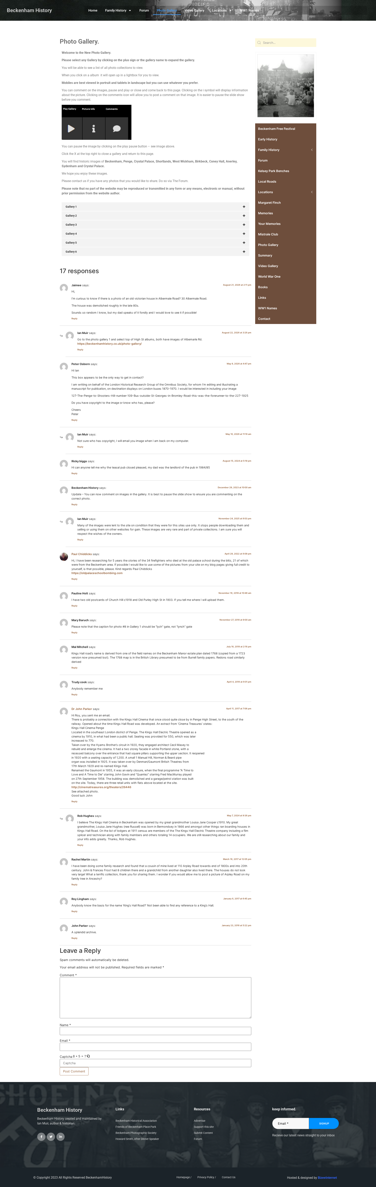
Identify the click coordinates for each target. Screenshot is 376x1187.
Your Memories (269, 224)
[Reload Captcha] (88, 1057)
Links (262, 298)
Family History (115, 10)
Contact (264, 319)
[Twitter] (51, 1137)
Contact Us (228, 1177)
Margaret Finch (269, 203)
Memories (265, 213)
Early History (267, 139)
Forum (144, 10)
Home (92, 10)
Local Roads (267, 181)
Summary (265, 255)
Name (65, 1024)
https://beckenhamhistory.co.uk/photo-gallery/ (109, 343)
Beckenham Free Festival (276, 129)
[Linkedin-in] (60, 1137)
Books (263, 287)
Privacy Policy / (206, 1177)
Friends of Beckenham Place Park (136, 1126)
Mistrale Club (268, 234)
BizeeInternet (327, 1178)
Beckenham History (29, 10)
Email (65, 1040)
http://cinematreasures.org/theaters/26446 (101, 787)
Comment (68, 975)
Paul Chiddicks (81, 554)
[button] (88, 1056)
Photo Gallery (167, 10)
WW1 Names (249, 10)
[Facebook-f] (41, 1137)
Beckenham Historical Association (136, 1120)
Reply (74, 318)
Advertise (199, 1120)
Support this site (204, 1126)
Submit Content (203, 1132)
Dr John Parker (81, 709)
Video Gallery (194, 10)
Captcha (66, 1056)
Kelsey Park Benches (273, 171)
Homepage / (184, 1177)
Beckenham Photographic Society (136, 1132)
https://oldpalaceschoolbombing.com (97, 573)
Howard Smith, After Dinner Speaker (137, 1138)
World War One (269, 276)
